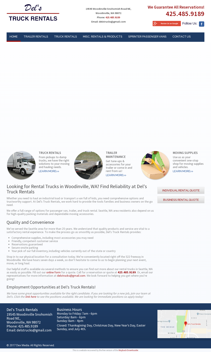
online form (53, 272)
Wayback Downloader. (128, 350)
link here (30, 297)
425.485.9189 (113, 17)
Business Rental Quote (181, 199)
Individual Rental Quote (181, 190)
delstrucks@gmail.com (71, 275)
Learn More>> (49, 171)
